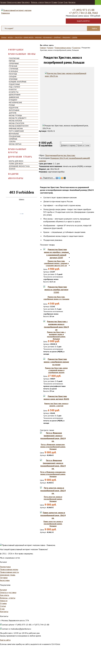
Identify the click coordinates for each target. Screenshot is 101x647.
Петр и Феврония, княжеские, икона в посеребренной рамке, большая (53, 446)
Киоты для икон (16, 161)
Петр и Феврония (16, 131)
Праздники (66, 37)
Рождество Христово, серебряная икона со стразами (56, 298)
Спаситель (18, 37)
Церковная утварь (20, 157)
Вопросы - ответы (37, 2)
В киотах (13, 89)
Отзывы (54, 2)
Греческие (13, 66)
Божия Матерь (28, 37)
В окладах (13, 71)
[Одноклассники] (62, 177)
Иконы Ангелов (15, 121)
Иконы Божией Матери (18, 126)
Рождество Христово (66, 155)
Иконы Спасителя (16, 123)
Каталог (3, 2)
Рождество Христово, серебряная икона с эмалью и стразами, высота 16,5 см (56, 263)
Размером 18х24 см (58, 158)
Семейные (57, 37)
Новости (47, 2)
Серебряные (14, 63)
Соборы (74, 37)
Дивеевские (14, 97)
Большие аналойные (17, 82)
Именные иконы (16, 128)
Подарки (13, 174)
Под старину (14, 87)
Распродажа (15, 49)
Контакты (72, 2)
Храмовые (13, 79)
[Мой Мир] (64, 177)
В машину (13, 100)
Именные (38, 37)
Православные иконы (22, 54)
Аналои (12, 169)
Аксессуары (15, 178)
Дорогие (12, 113)
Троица (3, 37)
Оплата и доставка (14, 2)
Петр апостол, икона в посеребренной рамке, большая (53, 499)
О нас (66, 2)
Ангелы (10, 37)
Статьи (60, 2)
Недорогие (13, 108)
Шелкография (14, 95)
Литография (14, 110)
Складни (12, 76)
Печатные (13, 74)
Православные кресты (17, 150)
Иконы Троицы (15, 115)
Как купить (25, 2)
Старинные (13, 69)
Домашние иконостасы (19, 166)
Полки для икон (16, 164)
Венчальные (47, 37)
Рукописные (14, 58)
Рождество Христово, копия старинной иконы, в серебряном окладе (56, 370)
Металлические (15, 102)
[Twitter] (59, 177)
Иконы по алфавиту (17, 118)
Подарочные (14, 84)
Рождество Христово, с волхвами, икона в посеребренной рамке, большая (56, 335)
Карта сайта (5, 640)
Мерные (12, 61)
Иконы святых (15, 144)
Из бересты (13, 92)
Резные (12, 105)
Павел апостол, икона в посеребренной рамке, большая (53, 523)
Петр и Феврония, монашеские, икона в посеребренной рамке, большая (53, 474)
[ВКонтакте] (57, 177)
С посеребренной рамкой (78, 158)
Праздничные (14, 136)
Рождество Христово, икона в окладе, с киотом (56, 404)
